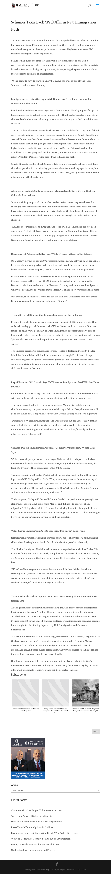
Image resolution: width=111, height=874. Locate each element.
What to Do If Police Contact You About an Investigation (41, 838)
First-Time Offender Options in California (33, 827)
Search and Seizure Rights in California (31, 816)
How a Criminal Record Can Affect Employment (36, 821)
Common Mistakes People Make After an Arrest (36, 810)
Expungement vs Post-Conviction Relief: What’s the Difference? (44, 833)
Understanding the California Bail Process (33, 850)
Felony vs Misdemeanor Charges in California (35, 844)
